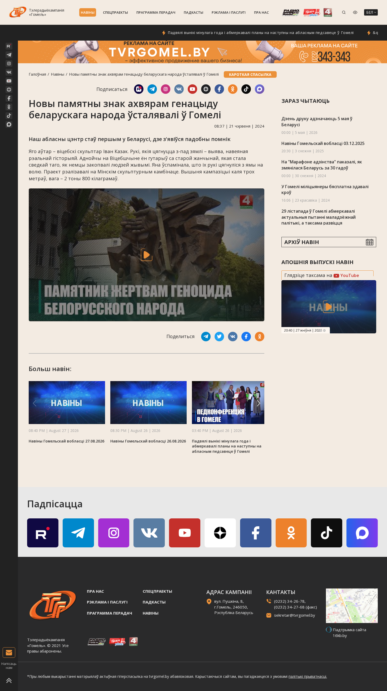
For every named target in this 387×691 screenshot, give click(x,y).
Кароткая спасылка (250, 74)
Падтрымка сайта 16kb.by (349, 632)
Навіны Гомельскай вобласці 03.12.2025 (323, 143)
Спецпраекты (115, 12)
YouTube (349, 275)
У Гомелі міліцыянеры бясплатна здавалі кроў (325, 190)
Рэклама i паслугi (229, 12)
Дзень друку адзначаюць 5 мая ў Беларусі (317, 122)
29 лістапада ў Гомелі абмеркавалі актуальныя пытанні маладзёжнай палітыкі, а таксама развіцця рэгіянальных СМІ (318, 220)
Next (324, 330)
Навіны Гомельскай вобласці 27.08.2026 (66, 441)
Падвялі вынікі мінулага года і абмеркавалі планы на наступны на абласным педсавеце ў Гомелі (240, 32)
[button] (258, 403)
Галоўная (37, 74)
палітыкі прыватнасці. (308, 676)
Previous (320, 330)
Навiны (88, 12)
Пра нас (261, 12)
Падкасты (193, 12)
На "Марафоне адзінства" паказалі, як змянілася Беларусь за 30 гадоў (321, 165)
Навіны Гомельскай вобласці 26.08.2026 (148, 441)
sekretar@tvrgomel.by (294, 615)
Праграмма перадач (155, 12)
